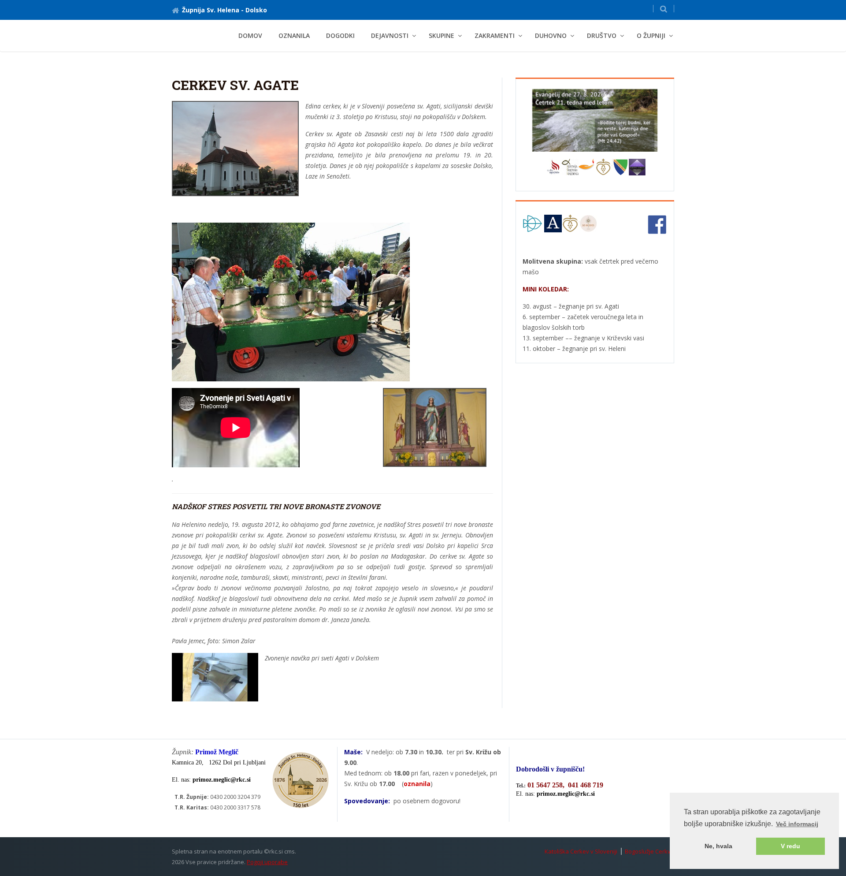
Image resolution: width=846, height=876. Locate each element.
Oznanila (294, 35)
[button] (663, 8)
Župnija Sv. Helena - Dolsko (224, 10)
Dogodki (340, 35)
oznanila (417, 783)
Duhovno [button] (551, 35)
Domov (250, 35)
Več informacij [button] (797, 824)
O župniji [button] (651, 35)
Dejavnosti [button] (389, 35)
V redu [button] (790, 846)
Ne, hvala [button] (718, 846)
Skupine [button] (441, 35)
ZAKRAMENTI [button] (495, 35)
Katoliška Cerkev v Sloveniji (581, 851)
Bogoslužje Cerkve (649, 851)
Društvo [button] (601, 35)
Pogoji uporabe (267, 862)
